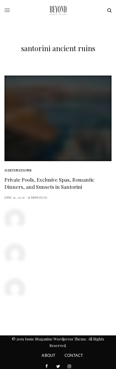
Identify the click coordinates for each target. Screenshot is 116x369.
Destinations (18, 170)
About (48, 355)
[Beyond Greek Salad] (58, 10)
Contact (74, 355)
